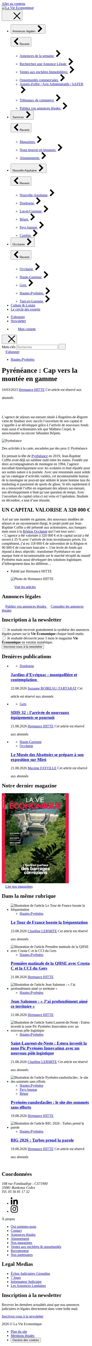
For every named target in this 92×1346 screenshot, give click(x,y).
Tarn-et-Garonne (32, 301)
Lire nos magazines (19, 886)
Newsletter (18, 321)
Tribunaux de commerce (37, 100)
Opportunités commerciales (39, 80)
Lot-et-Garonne (31, 211)
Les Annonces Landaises (28, 1286)
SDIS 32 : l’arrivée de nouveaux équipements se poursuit (40, 715)
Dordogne (27, 203)
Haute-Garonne (31, 277)
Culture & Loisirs (23, 305)
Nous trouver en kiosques (38, 150)
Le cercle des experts (25, 309)
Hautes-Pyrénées (32, 293)
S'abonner (18, 317)
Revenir (24, 44)
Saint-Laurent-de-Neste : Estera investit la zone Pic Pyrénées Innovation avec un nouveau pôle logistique (49, 1048)
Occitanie (19, 244)
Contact (16, 1230)
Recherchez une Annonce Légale (43, 64)
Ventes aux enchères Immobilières (44, 72)
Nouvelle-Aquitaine (25, 170)
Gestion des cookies (26, 1340)
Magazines (28, 142)
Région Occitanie (35, 531)
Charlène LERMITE (42, 931)
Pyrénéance (39, 456)
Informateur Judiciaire (26, 1282)
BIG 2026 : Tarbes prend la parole (42, 1140)
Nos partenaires (22, 1255)
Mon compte (27, 329)
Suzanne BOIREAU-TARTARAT (52, 688)
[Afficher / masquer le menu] (12, 15)
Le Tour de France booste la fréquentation (49, 922)
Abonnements (30, 158)
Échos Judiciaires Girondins (30, 1273)
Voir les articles (25, 587)
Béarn (24, 219)
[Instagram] (14, 1211)
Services (19, 117)
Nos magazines (21, 1243)
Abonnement (20, 1239)
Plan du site (19, 1331)
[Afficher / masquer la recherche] (9, 339)
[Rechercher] (62, 346)
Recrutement (20, 1251)
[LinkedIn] (14, 1203)
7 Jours (16, 1278)
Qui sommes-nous (23, 1226)
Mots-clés (8, 347)
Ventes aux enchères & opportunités (36, 1247)
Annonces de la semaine (37, 56)
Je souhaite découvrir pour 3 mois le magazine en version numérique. (40, 640)
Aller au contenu (13, 4)
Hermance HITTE (32, 390)
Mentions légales (22, 1335)
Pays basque (29, 227)
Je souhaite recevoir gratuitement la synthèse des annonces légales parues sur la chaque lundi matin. (45, 632)
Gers (23, 285)
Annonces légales (24, 31)
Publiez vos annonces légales (40, 108)
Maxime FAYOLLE (42, 768)
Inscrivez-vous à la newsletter (23, 646)
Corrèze (26, 235)
